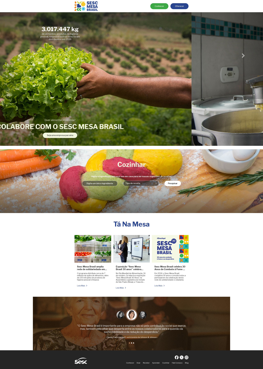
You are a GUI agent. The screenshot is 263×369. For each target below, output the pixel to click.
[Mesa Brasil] (86, 6)
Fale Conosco (177, 363)
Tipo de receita (132, 183)
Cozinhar (165, 363)
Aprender (156, 363)
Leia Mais (81, 286)
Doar (138, 363)
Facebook (177, 357)
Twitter (182, 357)
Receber (146, 363)
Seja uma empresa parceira (226, 135)
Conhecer (159, 6)
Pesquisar (173, 183)
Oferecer (179, 6)
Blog (187, 363)
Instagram (187, 357)
